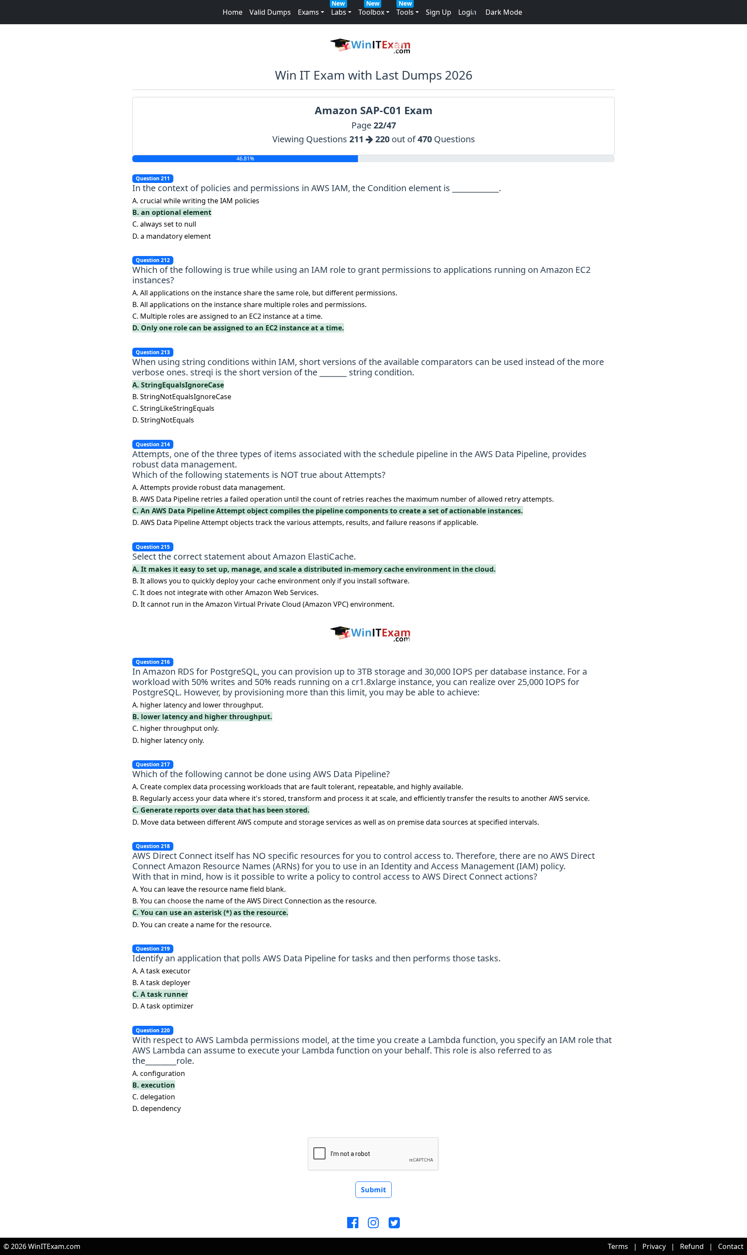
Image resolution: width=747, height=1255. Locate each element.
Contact (731, 1246)
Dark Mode (503, 12)
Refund (692, 1246)
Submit (373, 1189)
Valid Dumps (270, 12)
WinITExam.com (54, 1246)
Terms (618, 1246)
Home (233, 12)
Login (467, 12)
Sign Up (438, 12)
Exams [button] (308, 12)
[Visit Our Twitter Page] (394, 1223)
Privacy (654, 1246)
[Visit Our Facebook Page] (352, 1223)
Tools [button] (405, 12)
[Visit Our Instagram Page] (373, 1223)
